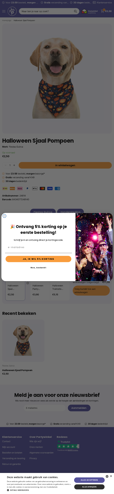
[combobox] (107, 476)
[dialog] (57, 483)
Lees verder (63, 487)
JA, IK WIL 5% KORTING (38, 259)
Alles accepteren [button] (89, 480)
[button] (39, 490)
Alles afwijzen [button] (89, 487)
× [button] (111, 476)
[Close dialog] (4, 216)
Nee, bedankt (38, 267)
